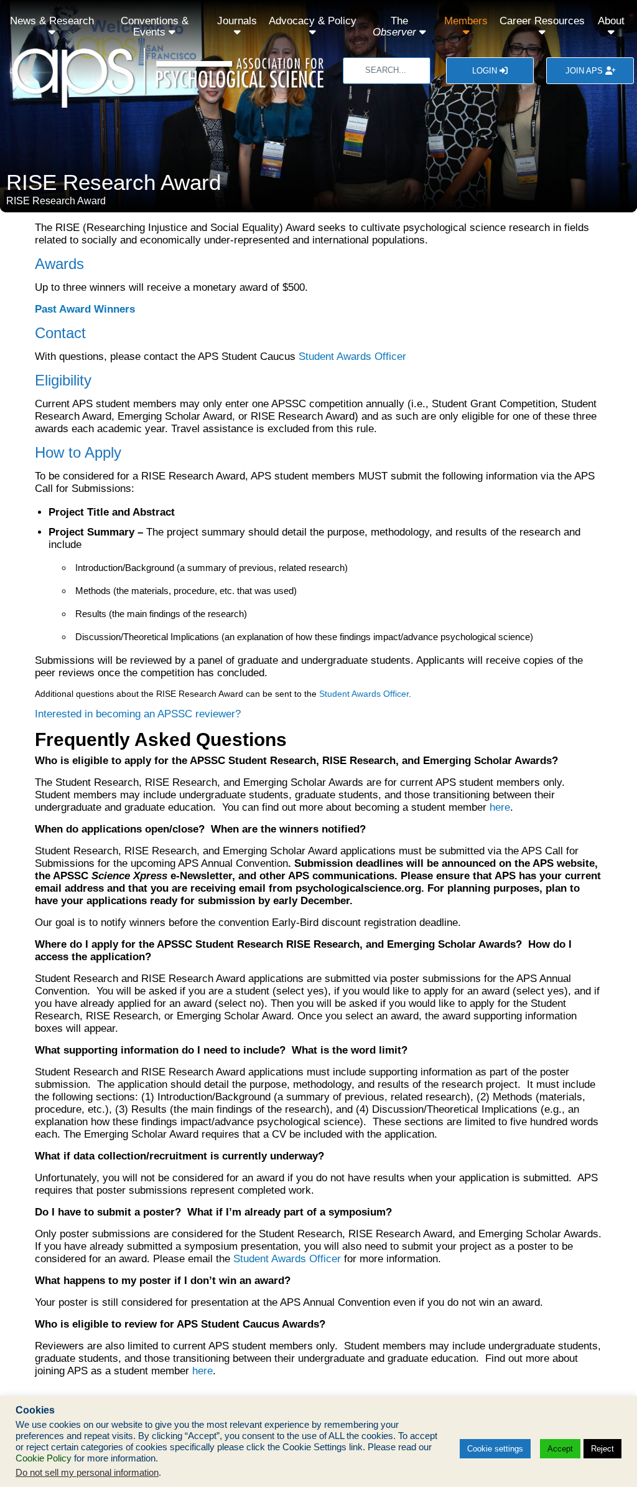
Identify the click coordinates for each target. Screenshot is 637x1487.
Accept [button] (560, 1448)
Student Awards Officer (352, 356)
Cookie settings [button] (495, 1448)
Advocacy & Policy (312, 21)
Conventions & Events (154, 26)
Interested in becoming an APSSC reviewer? (138, 714)
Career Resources (542, 21)
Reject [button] (602, 1448)
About (611, 21)
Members (466, 21)
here (500, 807)
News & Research (52, 21)
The (394, 26)
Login (486, 70)
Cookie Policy (44, 1458)
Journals (237, 21)
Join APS (585, 70)
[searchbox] (386, 70)
